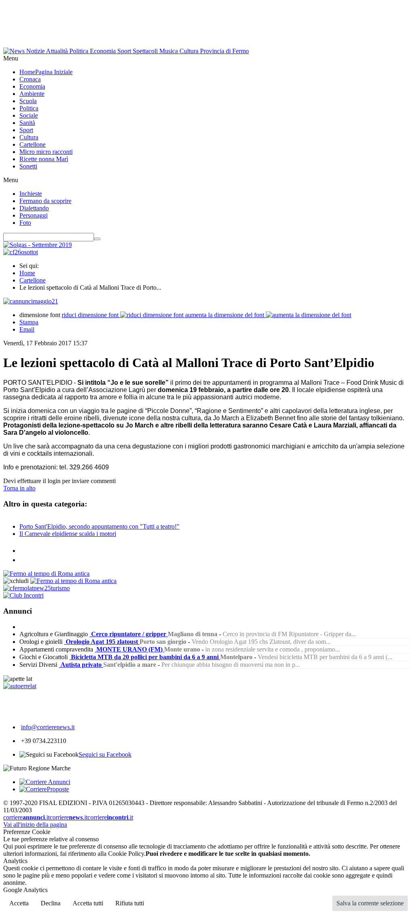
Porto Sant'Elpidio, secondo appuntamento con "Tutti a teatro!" (99, 526)
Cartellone (32, 280)
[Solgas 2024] (37, 244)
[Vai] (97, 239)
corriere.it (26, 817)
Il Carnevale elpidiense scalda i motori (67, 533)
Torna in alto (19, 488)
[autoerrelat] (19, 686)
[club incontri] (23, 595)
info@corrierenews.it (48, 727)
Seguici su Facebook (105, 754)
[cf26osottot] (20, 252)
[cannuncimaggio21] (30, 301)
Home (27, 273)
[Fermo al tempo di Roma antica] (46, 573)
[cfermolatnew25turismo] (36, 588)
